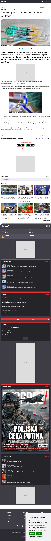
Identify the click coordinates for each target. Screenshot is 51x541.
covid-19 (20, 138)
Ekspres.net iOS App (21, 145)
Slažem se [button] (32, 533)
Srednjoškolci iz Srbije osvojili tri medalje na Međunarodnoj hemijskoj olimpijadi (25, 287)
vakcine (8, 138)
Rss (48, 319)
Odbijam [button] (39, 533)
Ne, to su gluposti (7, 332)
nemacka (3, 138)
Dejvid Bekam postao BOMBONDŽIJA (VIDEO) (25, 461)
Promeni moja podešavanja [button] (36, 536)
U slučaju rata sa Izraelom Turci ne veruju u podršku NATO (25, 298)
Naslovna (9, 512)
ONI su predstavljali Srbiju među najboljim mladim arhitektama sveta (25, 282)
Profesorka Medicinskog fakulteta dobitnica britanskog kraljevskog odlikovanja (25, 266)
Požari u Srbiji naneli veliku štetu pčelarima (25, 309)
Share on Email (31, 48)
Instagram (25, 151)
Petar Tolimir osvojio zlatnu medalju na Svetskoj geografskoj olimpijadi (25, 276)
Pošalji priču (46, 1)
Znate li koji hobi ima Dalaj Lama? (25, 476)
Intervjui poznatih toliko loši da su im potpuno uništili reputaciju (25, 302)
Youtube (29, 151)
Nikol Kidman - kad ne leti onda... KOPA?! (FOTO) (25, 466)
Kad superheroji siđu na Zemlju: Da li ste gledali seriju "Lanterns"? (25, 313)
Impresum (24, 532)
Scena (9, 518)
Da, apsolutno (7, 330)
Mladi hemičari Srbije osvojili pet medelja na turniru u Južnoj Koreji (25, 271)
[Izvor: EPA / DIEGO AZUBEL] (25, 102)
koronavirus (14, 138)
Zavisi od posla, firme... (9, 335)
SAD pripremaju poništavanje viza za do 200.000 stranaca (25, 305)
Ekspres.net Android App (30, 145)
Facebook (21, 151)
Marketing (18, 532)
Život (9, 521)
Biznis (9, 515)
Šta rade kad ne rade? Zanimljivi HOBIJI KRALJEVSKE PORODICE (25, 482)
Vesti (42, 512)
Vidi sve (46, 261)
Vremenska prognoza (25, 226)
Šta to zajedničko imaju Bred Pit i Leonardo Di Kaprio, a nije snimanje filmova (25, 471)
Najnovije (25, 512)
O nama (14, 532)
